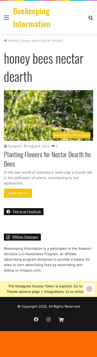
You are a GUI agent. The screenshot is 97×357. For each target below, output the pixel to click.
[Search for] (90, 19)
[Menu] (6, 19)
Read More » (18, 193)
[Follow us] (89, 289)
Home (12, 40)
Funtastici (15, 146)
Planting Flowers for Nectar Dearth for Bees (47, 159)
